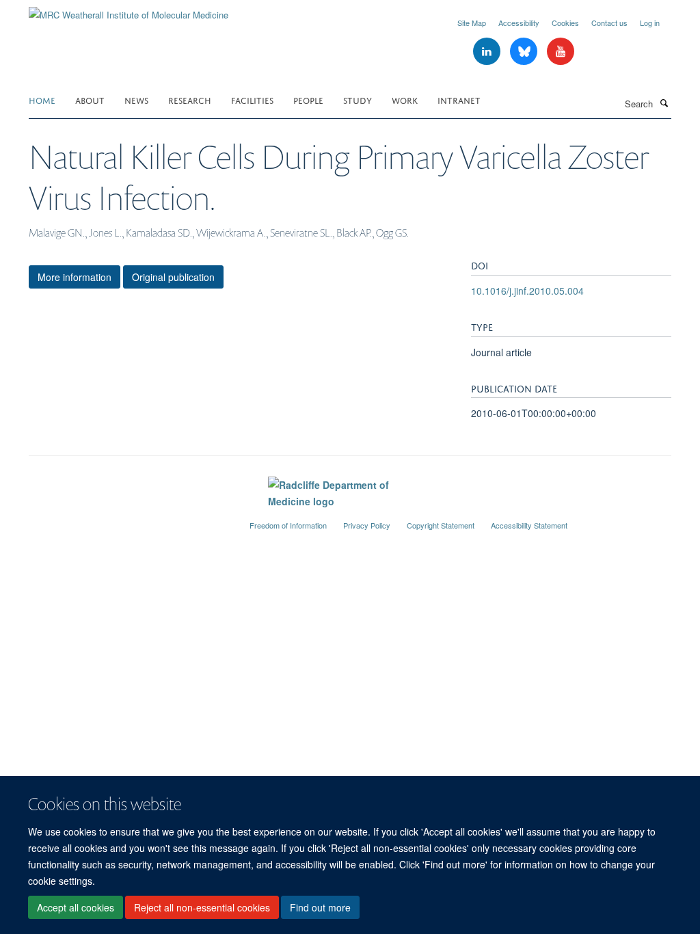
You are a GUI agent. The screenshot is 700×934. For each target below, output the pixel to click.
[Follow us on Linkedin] (488, 51)
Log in (650, 22)
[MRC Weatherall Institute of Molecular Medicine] (128, 9)
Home (42, 99)
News (136, 99)
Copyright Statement (440, 525)
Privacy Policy (366, 525)
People (308, 99)
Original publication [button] (173, 277)
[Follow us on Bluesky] (525, 51)
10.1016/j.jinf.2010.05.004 (527, 290)
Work (405, 99)
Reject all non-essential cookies (202, 907)
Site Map (471, 22)
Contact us (609, 22)
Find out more (320, 907)
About (90, 99)
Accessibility (518, 22)
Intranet (459, 99)
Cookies (565, 22)
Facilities (252, 99)
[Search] (663, 102)
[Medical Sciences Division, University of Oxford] (129, 519)
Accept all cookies (75, 907)
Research (189, 99)
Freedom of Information (288, 525)
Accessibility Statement (529, 525)
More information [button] (74, 277)
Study (357, 99)
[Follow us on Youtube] (560, 51)
